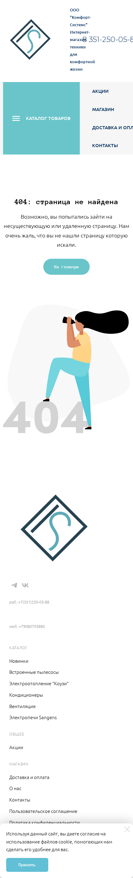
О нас (15, 788)
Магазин (103, 109)
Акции (100, 91)
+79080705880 (26, 617)
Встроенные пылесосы (34, 672)
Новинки (18, 660)
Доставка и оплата (29, 777)
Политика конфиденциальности (44, 822)
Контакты (105, 145)
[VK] (25, 585)
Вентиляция (22, 706)
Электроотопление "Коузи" (39, 683)
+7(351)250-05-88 (31, 592)
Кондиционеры (26, 694)
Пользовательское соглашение (43, 811)
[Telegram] (14, 585)
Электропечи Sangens (33, 717)
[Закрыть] (127, 829)
